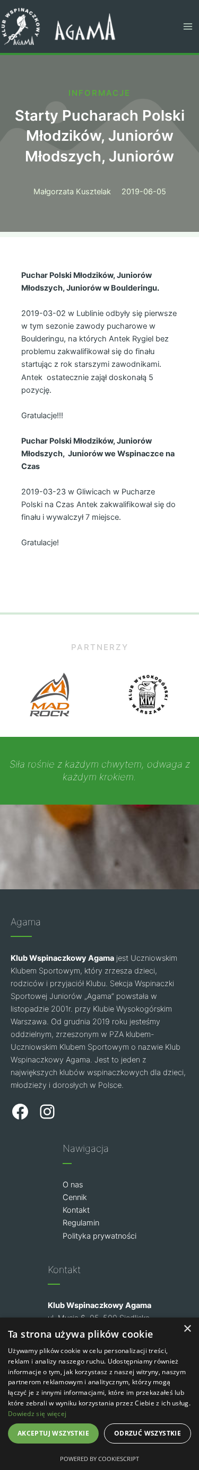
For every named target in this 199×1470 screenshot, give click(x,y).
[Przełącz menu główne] (188, 26)
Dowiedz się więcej (37, 1413)
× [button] (187, 1329)
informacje (99, 93)
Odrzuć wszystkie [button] (147, 1433)
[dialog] (99, 1394)
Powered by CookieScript (99, 1459)
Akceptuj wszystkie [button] (53, 1433)
